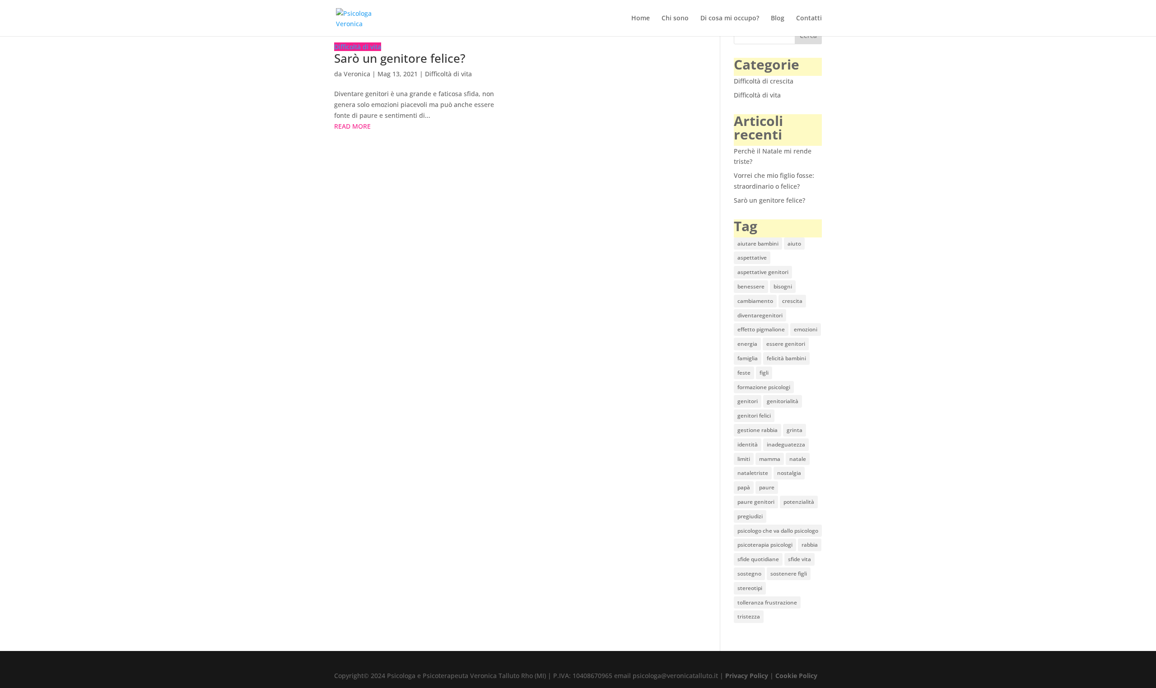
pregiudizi (750, 516)
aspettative (752, 257)
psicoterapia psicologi (764, 545)
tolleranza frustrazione (767, 602)
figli (764, 373)
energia (747, 344)
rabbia (810, 545)
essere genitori (785, 344)
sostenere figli (788, 573)
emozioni (805, 329)
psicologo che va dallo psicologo (777, 531)
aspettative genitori (762, 272)
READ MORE (352, 126)
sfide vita (799, 559)
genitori (747, 401)
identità (747, 444)
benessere (750, 286)
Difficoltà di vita (357, 46)
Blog (777, 18)
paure (766, 487)
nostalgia (789, 473)
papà (743, 487)
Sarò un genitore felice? (400, 58)
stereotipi (749, 588)
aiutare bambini (757, 243)
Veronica (357, 74)
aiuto (794, 243)
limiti (743, 459)
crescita (792, 301)
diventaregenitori (760, 315)
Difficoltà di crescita (763, 81)
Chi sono (675, 18)
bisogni (783, 286)
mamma (769, 459)
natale (797, 459)
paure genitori (755, 502)
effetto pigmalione (761, 329)
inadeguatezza (786, 444)
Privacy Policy (746, 675)
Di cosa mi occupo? (729, 18)
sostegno (749, 573)
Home (640, 18)
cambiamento (755, 301)
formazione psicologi (763, 387)
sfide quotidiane (758, 559)
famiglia (747, 358)
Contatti (809, 18)
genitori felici (754, 415)
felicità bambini (786, 358)
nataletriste (752, 473)
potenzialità (798, 502)
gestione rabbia (757, 430)
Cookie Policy (796, 675)
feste (743, 373)
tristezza (748, 616)
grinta (794, 430)
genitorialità (782, 401)
